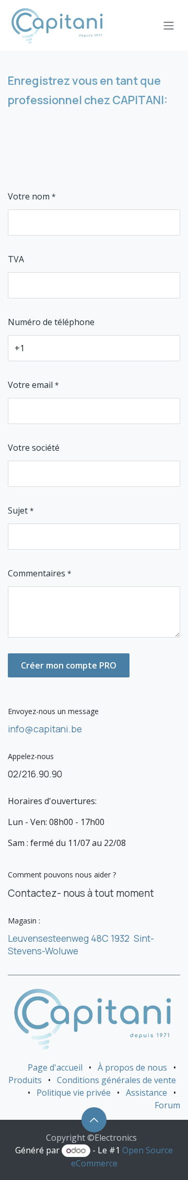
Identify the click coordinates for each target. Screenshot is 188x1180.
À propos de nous (132, 1067)
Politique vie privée (74, 1092)
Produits (25, 1080)
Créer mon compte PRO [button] (68, 665)
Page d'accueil (55, 1067)
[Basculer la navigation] (168, 26)
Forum (167, 1105)
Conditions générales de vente (116, 1080)
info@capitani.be (45, 728)
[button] (94, 1119)
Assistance (146, 1092)
